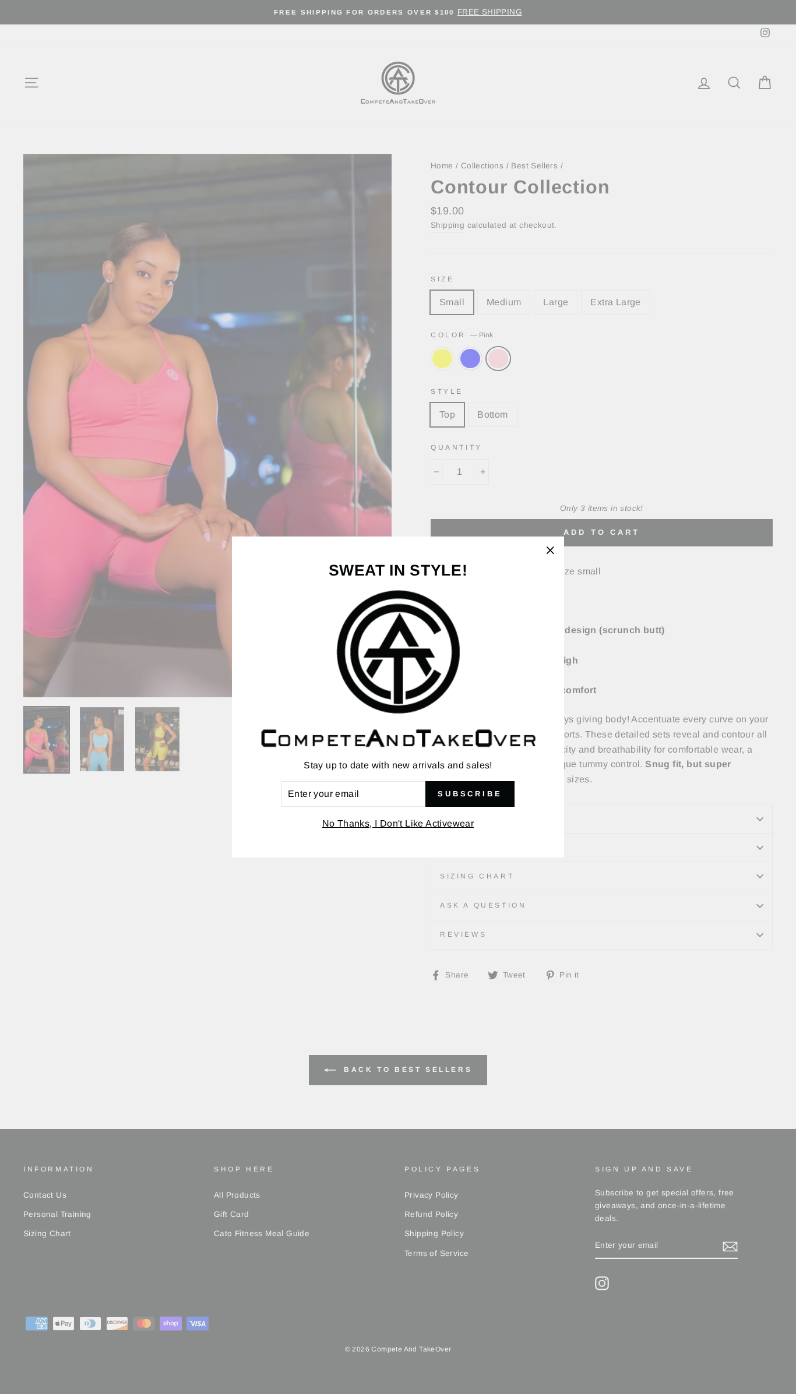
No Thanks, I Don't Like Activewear (398, 823)
